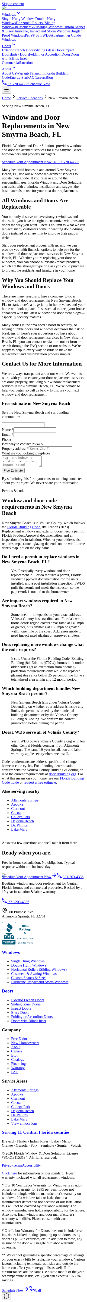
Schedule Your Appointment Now (27, 162)
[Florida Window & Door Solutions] (29, 8)
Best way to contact (16, 444)
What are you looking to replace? (26, 453)
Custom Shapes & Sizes (28, 978)
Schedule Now (39, 84)
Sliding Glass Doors (49, 50)
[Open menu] (6, 90)
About (6, 69)
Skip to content (13, 4)
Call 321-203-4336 (65, 162)
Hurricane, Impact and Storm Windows (42, 31)
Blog (49, 77)
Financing (37, 73)
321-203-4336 (17, 84)
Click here (9, 1173)
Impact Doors (21, 1008)
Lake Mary (19, 829)
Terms (17, 1165)
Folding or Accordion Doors (50, 54)
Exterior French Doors (18, 50)
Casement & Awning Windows (39, 27)
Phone (6, 439)
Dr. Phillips (19, 825)
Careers (40, 77)
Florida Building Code (23, 527)
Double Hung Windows (28, 965)
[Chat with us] (6, 1296)
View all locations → (26, 1123)
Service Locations (29, 98)
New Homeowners (25, 1043)
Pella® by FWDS (38, 35)
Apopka (17, 804)
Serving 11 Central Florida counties (35, 1132)
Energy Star (18, 77)
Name (7, 430)
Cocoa (16, 813)
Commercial (11, 63)
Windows (9, 14)
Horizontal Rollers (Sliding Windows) (39, 969)
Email (7, 434)
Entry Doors (20, 54)
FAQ (31, 77)
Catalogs (17, 1059)
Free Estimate (13, 470)
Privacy (7, 1165)
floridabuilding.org (62, 774)
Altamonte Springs (25, 800)
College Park (20, 817)
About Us (9, 73)
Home (6, 98)
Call (38, 1290)
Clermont (18, 809)
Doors (6, 46)
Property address (15, 449)
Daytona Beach (22, 821)
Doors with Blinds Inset (28, 1021)
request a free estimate (40, 782)
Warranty (23, 73)
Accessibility (31, 1165)
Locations (27, 63)
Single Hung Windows (18, 19)
